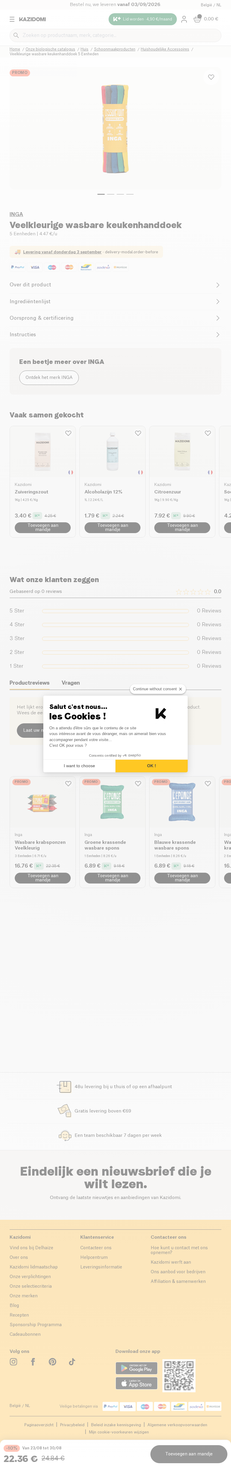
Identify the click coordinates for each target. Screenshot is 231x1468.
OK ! (151, 765)
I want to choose (79, 765)
